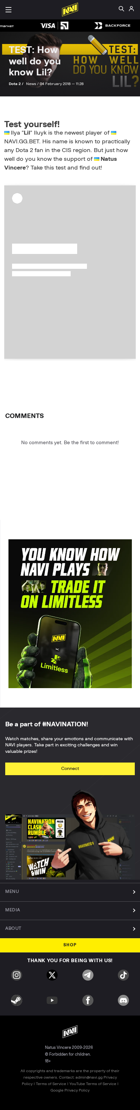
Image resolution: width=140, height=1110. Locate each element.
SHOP (70, 945)
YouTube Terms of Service (92, 1084)
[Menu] (8, 9)
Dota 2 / (16, 84)
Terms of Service (51, 1084)
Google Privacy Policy (70, 1090)
